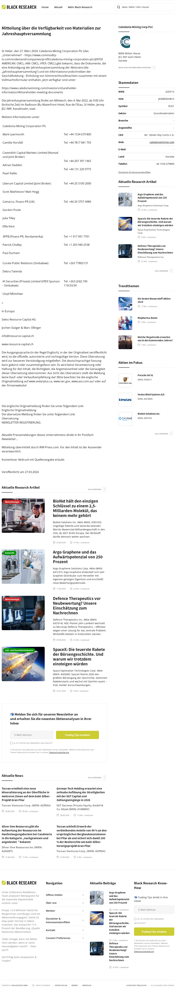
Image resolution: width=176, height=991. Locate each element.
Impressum (86, 985)
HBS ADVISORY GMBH (20, 985)
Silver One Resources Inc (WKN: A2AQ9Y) (22, 849)
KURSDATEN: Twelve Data (136, 985)
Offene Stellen (61, 985)
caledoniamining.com (162, 142)
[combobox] (144, 7)
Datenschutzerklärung (59, 752)
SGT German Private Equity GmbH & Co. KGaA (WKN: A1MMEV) (80, 807)
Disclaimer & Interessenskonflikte (134, 172)
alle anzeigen (94, 489)
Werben (75, 985)
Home (45, 7)
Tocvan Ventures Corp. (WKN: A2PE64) (26, 805)
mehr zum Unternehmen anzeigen (134, 67)
